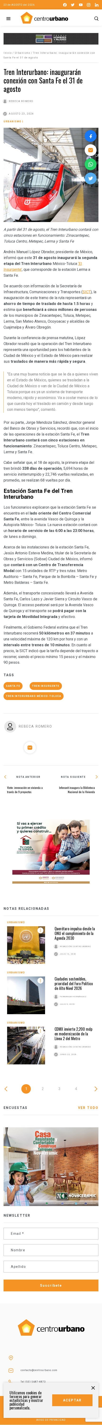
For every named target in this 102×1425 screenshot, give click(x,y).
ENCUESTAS (16, 1108)
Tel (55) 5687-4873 (33, 1381)
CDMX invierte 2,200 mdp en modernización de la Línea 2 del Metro (73, 1033)
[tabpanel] (51, 996)
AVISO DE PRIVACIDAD (51, 1420)
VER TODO (88, 1108)
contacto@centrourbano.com (39, 1370)
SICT (87, 292)
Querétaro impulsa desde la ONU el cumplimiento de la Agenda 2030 (75, 933)
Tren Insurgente (46, 686)
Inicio (8, 53)
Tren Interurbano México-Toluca (33, 696)
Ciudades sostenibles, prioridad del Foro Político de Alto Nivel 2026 (74, 983)
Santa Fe (13, 686)
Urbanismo (22, 53)
